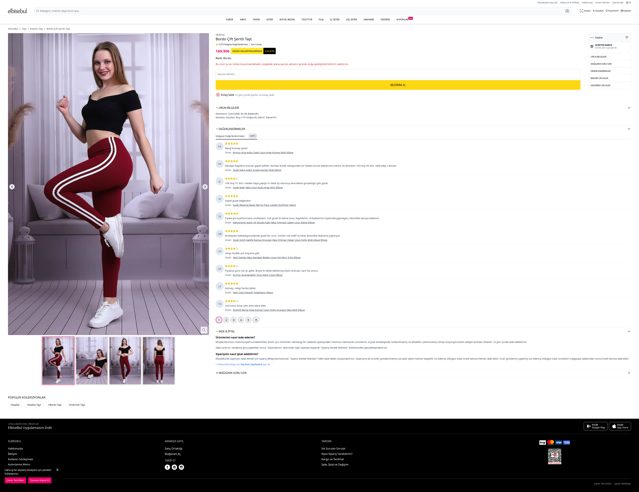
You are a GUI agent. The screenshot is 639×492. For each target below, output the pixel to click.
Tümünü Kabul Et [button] (39, 480)
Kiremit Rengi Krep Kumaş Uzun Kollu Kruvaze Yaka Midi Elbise (269, 310)
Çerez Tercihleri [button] (603, 483)
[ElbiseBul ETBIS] (554, 456)
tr (630, 2)
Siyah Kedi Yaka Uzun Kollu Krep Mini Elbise (258, 187)
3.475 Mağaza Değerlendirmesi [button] (233, 44)
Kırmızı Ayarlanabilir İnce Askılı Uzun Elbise (257, 275)
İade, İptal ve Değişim (334, 464)
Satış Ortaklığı (173, 448)
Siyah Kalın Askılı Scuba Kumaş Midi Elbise (257, 170)
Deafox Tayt (36, 28)
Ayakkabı (369, 19)
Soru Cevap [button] (256, 44)
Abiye (243, 19)
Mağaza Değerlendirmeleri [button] (235, 136)
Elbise (229, 19)
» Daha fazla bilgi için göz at (243, 364)
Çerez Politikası (622, 483)
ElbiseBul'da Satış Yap (547, 2)
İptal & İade (618, 2)
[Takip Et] (627, 37)
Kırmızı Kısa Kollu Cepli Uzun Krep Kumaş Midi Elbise (263, 152)
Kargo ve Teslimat (332, 459)
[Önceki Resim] (12, 186)
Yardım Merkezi (602, 2)
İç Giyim (334, 19)
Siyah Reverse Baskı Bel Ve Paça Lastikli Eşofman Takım (264, 205)
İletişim (12, 454)
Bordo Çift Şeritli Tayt (58, 28)
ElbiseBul (13, 28)
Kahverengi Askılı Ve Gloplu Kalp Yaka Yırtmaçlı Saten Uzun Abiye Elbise (274, 222)
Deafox (220, 34)
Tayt (24, 28)
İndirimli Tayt (77, 404)
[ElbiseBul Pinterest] (174, 467)
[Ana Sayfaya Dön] (17, 10)
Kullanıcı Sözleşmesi (20, 459)
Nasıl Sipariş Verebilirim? (336, 454)
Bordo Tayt (55, 404)
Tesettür (307, 19)
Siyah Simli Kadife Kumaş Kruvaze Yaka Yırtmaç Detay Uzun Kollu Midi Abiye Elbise (280, 240)
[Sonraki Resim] (205, 186)
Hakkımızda (587, 2)
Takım (256, 19)
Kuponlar (404, 19)
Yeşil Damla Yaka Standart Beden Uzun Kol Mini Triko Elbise (267, 257)
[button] (568, 10)
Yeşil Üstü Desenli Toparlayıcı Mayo (253, 292)
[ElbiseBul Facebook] (167, 467)
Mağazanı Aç (173, 454)
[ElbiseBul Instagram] (181, 467)
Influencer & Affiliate (569, 2)
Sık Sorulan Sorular (333, 448)
